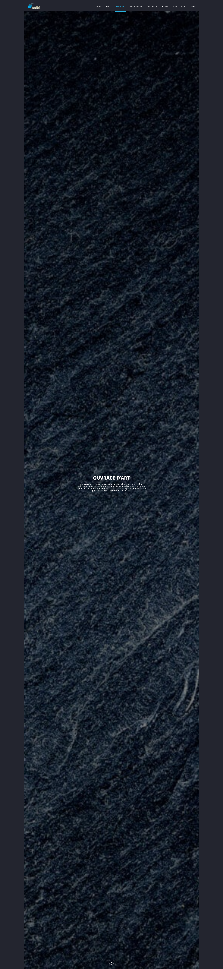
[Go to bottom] (111, 963)
